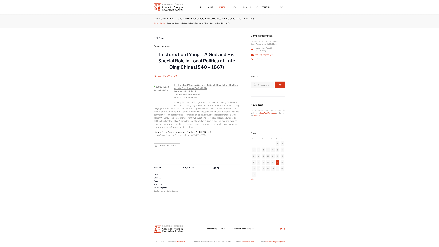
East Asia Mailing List (268, 113)
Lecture (175, 191)
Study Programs (263, 7)
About (210, 7)
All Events (160, 38)
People (234, 7)
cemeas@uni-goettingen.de (265, 55)
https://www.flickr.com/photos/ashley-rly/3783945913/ (180, 135)
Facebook (256, 116)
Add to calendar (167, 145)
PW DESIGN (180, 242)
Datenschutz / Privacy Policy (242, 229)
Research (246, 7)
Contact (280, 7)
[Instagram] (284, 229)
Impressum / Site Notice (216, 229)
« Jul (252, 179)
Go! (280, 85)
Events (222, 7)
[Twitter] (281, 229)
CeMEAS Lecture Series (162, 191)
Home (201, 7)
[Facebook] (277, 229)
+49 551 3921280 (248, 242)
